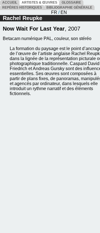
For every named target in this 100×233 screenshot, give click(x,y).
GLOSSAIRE (71, 2)
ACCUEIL (10, 2)
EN (64, 12)
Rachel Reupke (22, 18)
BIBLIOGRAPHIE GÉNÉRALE (69, 7)
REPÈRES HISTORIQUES (22, 7)
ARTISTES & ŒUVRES (39, 2)
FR (54, 12)
